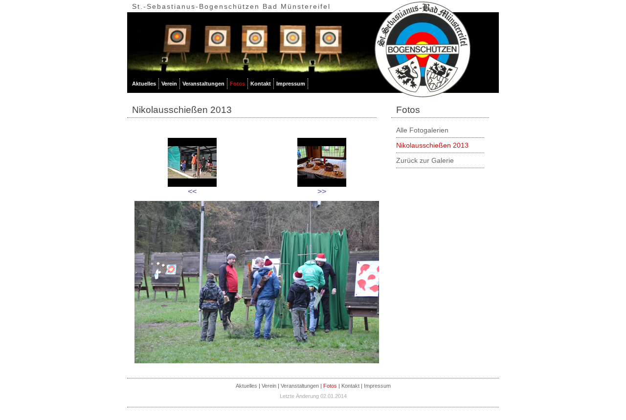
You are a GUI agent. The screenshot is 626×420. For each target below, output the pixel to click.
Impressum (290, 84)
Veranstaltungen (203, 84)
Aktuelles (144, 84)
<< (192, 191)
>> (321, 191)
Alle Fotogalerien (422, 130)
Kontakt (260, 84)
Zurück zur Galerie (425, 160)
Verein (169, 84)
